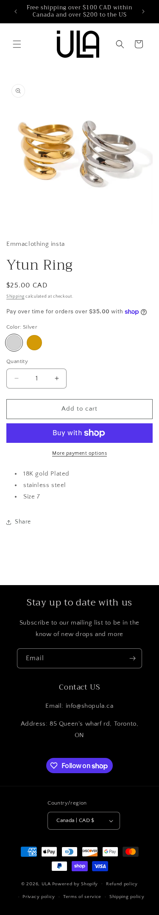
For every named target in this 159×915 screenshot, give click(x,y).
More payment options (79, 453)
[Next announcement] (143, 11)
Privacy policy (38, 896)
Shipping (15, 296)
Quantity (17, 361)
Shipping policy (127, 896)
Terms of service (82, 896)
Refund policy (122, 884)
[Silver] (14, 342)
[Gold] (34, 342)
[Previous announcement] (15, 11)
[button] (17, 44)
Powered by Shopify (75, 883)
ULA (46, 883)
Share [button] (23, 521)
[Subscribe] (132, 658)
